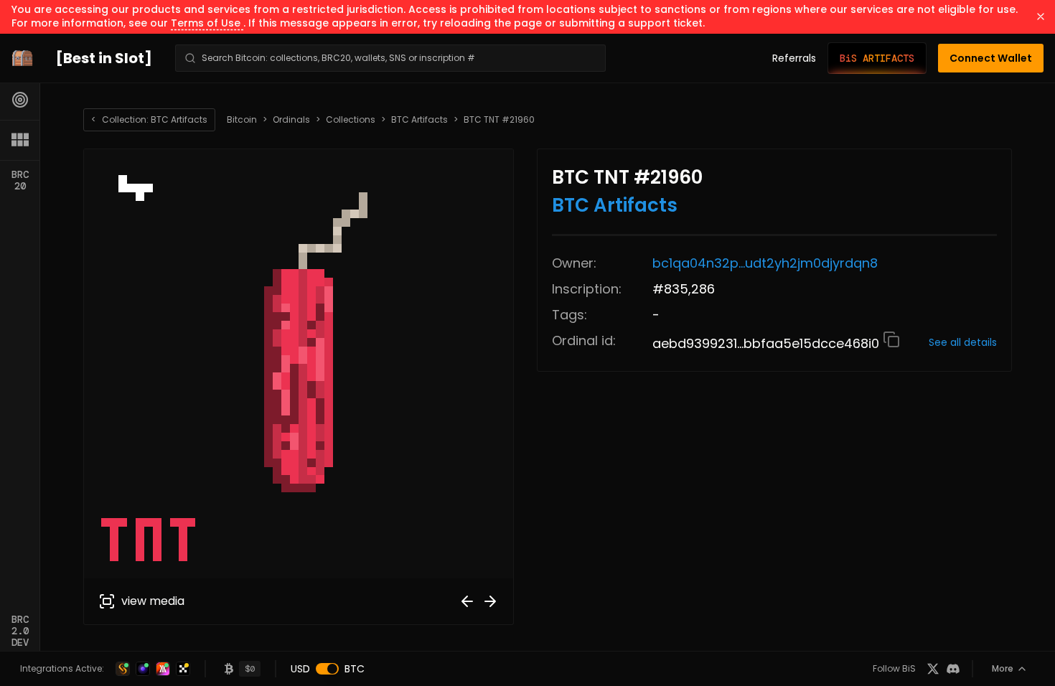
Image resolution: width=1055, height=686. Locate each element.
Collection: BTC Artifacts (149, 119)
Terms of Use (207, 23)
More (1002, 668)
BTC (354, 669)
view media (152, 601)
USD (300, 669)
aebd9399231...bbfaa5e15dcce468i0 (767, 343)
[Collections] (20, 140)
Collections (350, 120)
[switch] (327, 669)
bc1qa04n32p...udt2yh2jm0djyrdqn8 (765, 263)
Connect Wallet (991, 58)
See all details (963, 342)
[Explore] (20, 100)
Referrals (794, 58)
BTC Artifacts (419, 120)
